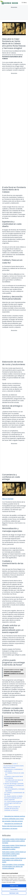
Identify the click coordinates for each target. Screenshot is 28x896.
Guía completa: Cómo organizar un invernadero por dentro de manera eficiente (13, 866)
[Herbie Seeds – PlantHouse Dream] (9, 2)
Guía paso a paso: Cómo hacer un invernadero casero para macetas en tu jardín (14, 854)
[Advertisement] (14, 13)
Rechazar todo (14, 893)
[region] (14, 883)
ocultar (15, 763)
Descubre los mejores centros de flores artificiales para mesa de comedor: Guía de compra (13, 818)
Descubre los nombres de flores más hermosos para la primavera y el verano (12, 826)
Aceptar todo (14, 886)
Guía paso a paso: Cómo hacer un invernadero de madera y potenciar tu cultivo (14, 847)
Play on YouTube (7, 499)
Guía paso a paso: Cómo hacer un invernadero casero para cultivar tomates (14, 841)
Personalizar (14, 889)
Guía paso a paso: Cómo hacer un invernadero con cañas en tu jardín (14, 860)
